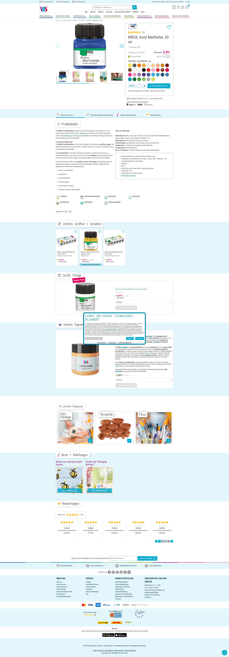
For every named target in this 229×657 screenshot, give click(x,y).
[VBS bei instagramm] (113, 572)
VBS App (118, 599)
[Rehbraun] (162, 70)
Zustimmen (139, 338)
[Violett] (144, 75)
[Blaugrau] (148, 79)
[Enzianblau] (167, 75)
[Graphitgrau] (134, 65)
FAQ (87, 594)
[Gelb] (130, 65)
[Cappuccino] (153, 65)
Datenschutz (101, 342)
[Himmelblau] (153, 75)
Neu (86, 12)
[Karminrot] (167, 70)
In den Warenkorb (157, 86)
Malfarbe (75, 20)
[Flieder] (139, 75)
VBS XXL (93, 12)
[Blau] (148, 75)
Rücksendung (119, 589)
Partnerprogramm (62, 587)
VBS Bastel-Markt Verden (64, 592)
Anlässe (109, 12)
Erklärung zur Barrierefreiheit (124, 596)
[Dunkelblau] (162, 75)
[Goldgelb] (144, 65)
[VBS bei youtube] (121, 572)
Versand (168, 57)
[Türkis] (130, 79)
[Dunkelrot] (158, 70)
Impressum (112, 342)
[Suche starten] (134, 7)
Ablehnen (130, 338)
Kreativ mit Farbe (66, 20)
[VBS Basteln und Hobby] (43, 8)
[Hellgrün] (139, 79)
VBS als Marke (61, 589)
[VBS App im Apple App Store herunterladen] (121, 635)
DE (189, 2)
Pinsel (103, 136)
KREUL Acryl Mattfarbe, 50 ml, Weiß (131, 288)
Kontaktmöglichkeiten (151, 592)
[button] (58, 46)
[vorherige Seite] (156, 541)
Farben (77, 136)
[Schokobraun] (167, 65)
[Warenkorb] (187, 7)
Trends (100, 12)
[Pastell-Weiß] (139, 70)
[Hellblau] (158, 75)
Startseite (58, 20)
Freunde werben (91, 587)
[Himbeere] (134, 75)
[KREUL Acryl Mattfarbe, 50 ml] (85, 298)
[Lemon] (153, 79)
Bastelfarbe (82, 20)
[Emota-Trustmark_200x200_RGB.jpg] (140, 614)
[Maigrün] (144, 79)
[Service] (174, 7)
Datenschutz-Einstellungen (123, 594)
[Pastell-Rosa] (153, 70)
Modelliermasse (67, 136)
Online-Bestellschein (121, 582)
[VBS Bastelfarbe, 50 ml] (85, 359)
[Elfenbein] (148, 65)
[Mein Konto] (183, 7)
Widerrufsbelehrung (121, 592)
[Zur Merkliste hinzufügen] (169, 27)
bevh (115, 611)
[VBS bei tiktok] (125, 572)
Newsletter (89, 589)
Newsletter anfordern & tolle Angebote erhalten (90, 558)
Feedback (148, 597)
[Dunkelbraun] (130, 70)
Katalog (88, 582)
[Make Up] (158, 65)
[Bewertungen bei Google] (90, 614)
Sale (142, 12)
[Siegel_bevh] (115, 615)
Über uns (59, 582)
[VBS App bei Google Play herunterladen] (108, 635)
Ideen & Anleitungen (122, 12)
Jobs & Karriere (61, 584)
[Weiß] (134, 70)
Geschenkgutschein (92, 584)
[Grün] (134, 79)
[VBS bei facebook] (109, 572)
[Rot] (148, 70)
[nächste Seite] (171, 541)
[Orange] (139, 65)
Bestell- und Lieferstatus (152, 595)
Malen (160, 364)
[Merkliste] (178, 7)
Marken (135, 12)
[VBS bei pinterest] (117, 572)
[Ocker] (162, 65)
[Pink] (130, 75)
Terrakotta (82, 133)
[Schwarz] (144, 70)
